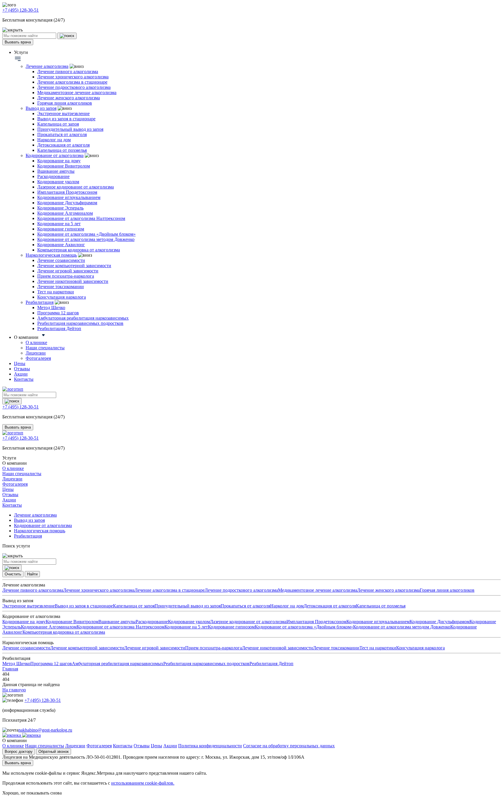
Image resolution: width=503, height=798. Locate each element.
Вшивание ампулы (56, 171)
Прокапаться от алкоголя (62, 134)
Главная (10, 668)
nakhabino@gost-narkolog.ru (45, 729)
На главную (14, 689)
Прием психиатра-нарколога (65, 276)
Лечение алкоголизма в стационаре (72, 82)
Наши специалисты (45, 347)
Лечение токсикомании (60, 286)
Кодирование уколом (58, 181)
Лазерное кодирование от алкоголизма (75, 186)
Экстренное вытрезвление (63, 113)
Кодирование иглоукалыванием (68, 197)
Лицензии (36, 352)
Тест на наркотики (55, 291)
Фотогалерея (38, 358)
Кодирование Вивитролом (63, 165)
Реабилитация (40, 302)
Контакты (23, 379)
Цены (19, 363)
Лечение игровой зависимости (67, 270)
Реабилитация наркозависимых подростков (80, 323)
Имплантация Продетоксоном (67, 192)
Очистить (13, 574)
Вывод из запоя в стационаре (66, 118)
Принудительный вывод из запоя (70, 129)
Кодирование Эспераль (60, 207)
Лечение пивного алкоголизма (67, 71)
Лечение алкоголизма (47, 66)
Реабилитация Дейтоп (59, 328)
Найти (32, 574)
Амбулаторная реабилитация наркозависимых (83, 318)
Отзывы (22, 368)
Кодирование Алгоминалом (65, 213)
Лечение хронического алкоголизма (73, 76)
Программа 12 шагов (58, 312)
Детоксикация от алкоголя (63, 144)
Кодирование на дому (59, 160)
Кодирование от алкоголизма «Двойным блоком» (86, 234)
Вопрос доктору (19, 751)
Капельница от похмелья (62, 150)
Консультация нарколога (61, 297)
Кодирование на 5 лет (59, 223)
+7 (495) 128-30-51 (20, 10)
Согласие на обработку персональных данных (289, 745)
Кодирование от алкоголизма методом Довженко (85, 239)
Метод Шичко (51, 307)
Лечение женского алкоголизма (68, 97)
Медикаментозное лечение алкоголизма (76, 92)
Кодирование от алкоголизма (55, 155)
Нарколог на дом (54, 139)
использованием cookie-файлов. (142, 783)
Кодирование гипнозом (60, 228)
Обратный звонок (53, 751)
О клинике (36, 342)
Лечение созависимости (61, 260)
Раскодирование (53, 176)
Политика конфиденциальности (210, 745)
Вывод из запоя (41, 108)
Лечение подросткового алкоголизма (74, 87)
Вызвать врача (18, 42)
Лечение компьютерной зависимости (74, 265)
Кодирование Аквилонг (61, 244)
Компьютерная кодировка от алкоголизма (78, 249)
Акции (21, 373)
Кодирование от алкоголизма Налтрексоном (81, 218)
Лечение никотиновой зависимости (72, 281)
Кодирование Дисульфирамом (67, 202)
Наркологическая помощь (51, 255)
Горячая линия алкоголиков (64, 103)
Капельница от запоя (58, 123)
